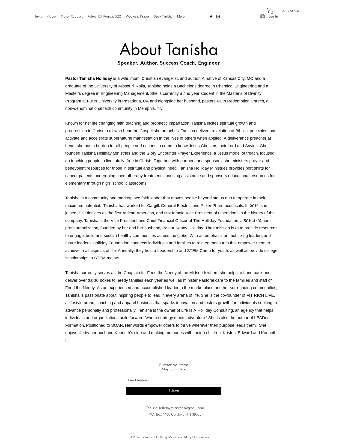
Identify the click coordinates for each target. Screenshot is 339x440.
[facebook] (211, 16)
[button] (270, 11)
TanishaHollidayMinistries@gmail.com (175, 408)
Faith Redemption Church (240, 101)
